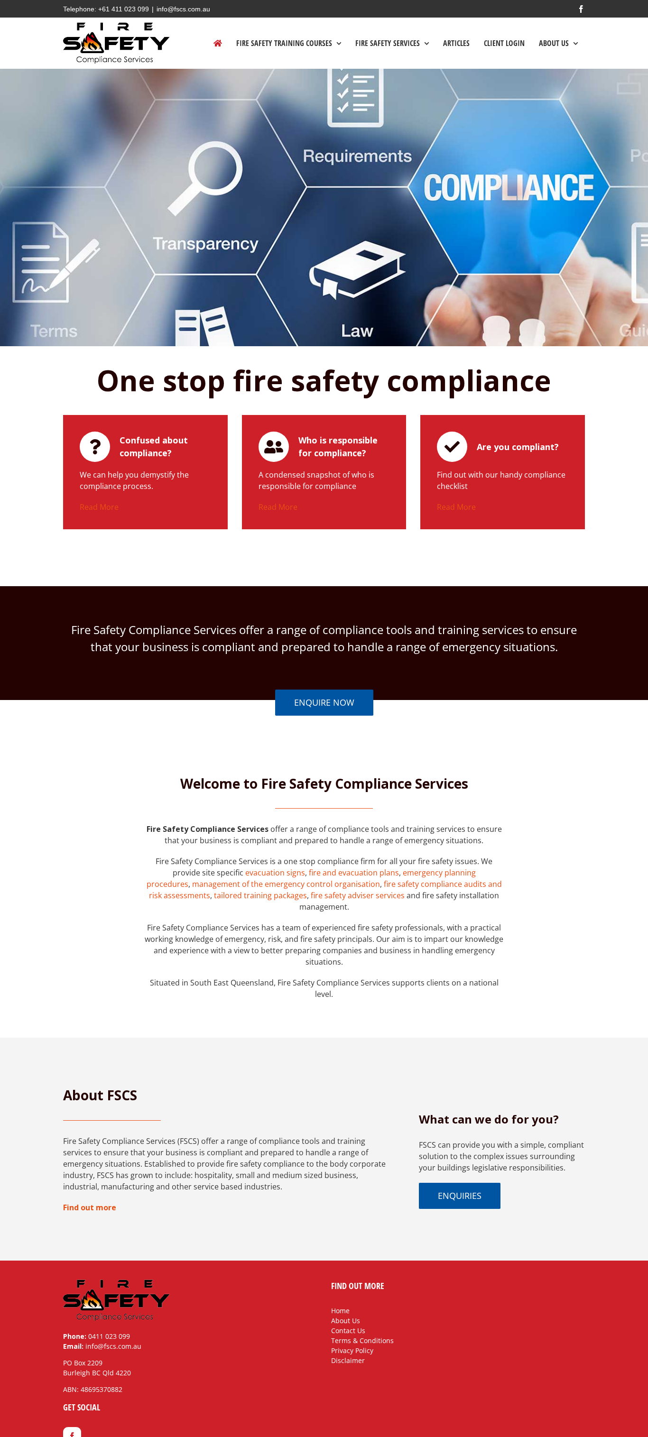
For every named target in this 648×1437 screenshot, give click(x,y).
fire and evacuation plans (354, 872)
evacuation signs (275, 872)
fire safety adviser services (358, 895)
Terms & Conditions (362, 1340)
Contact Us (348, 1330)
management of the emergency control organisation (286, 884)
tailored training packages (260, 895)
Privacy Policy (352, 1350)
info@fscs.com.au (183, 9)
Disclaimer (348, 1360)
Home (340, 1310)
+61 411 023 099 (123, 9)
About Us (345, 1320)
